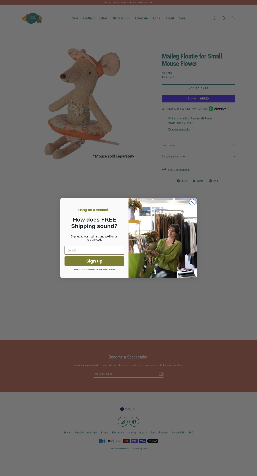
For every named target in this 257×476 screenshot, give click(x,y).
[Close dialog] (192, 202)
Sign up (94, 261)
